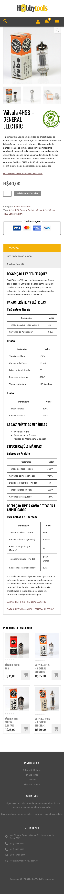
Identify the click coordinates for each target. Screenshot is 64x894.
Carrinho (32, 780)
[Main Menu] (57, 21)
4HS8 (11, 210)
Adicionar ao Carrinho (27, 193)
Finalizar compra (32, 784)
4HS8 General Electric (25, 210)
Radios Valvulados (22, 206)
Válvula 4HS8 (42, 210)
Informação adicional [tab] (19, 256)
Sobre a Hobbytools (32, 770)
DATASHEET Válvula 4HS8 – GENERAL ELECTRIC (30, 609)
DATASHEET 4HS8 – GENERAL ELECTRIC (23, 173)
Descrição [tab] (13, 247)
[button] (57, 30)
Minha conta (32, 775)
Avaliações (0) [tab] (15, 264)
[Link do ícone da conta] (38, 21)
